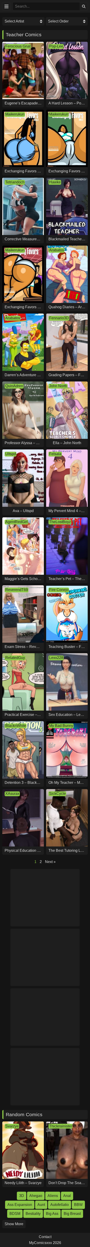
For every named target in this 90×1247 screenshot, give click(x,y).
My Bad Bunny (61, 726)
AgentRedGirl (16, 522)
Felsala (55, 454)
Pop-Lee (56, 46)
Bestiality (33, 1214)
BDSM (14, 1214)
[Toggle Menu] (6, 6)
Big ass (52, 1214)
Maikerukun (14, 114)
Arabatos (56, 250)
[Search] (84, 6)
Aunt (41, 1205)
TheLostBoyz (60, 522)
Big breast (72, 1214)
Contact (45, 1237)
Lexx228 (56, 658)
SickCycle (57, 794)
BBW (78, 1205)
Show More (14, 1224)
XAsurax (12, 794)
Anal (67, 1196)
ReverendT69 (16, 590)
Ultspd (10, 454)
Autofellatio (59, 1205)
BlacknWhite (15, 726)
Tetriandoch (14, 182)
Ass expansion (19, 1205)
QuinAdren (14, 386)
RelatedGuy (15, 658)
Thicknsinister (60, 1126)
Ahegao (35, 1196)
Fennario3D (59, 318)
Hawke (55, 182)
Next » (50, 862)
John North (58, 386)
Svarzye (12, 1126)
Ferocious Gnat (17, 46)
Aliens (53, 1196)
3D (21, 1196)
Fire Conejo (59, 590)
